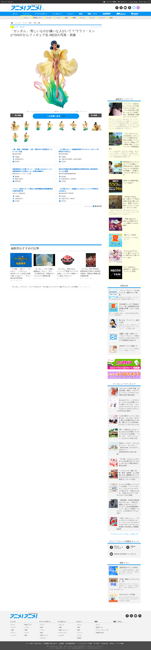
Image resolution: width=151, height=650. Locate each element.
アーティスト (63, 632)
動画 (80, 14)
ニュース (26, 14)
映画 (41, 627)
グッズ (92, 17)
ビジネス (43, 638)
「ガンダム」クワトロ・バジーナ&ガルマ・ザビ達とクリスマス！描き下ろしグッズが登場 (50, 287)
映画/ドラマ (37, 17)
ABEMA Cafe (100, 632)
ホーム (15, 14)
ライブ (42, 630)
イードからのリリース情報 (84, 643)
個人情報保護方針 (70, 643)
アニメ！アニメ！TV (102, 630)
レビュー (70, 14)
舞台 (41, 632)
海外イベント (44, 635)
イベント (102, 17)
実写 (78, 627)
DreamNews (104, 643)
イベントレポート (41, 14)
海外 (111, 17)
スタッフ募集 (119, 643)
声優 (74, 17)
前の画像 (18, 115)
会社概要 (61, 643)
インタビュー (57, 14)
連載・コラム (92, 14)
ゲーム (82, 17)
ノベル (57, 17)
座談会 (79, 638)
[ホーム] (11, 23)
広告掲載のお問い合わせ (50, 643)
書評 (78, 630)
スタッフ (61, 625)
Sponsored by (88, 206)
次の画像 (94, 115)
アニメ (26, 17)
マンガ (48, 17)
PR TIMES (96, 643)
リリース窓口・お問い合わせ (34, 643)
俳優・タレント (63, 630)
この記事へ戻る (56, 116)
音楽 (66, 17)
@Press (112, 643)
